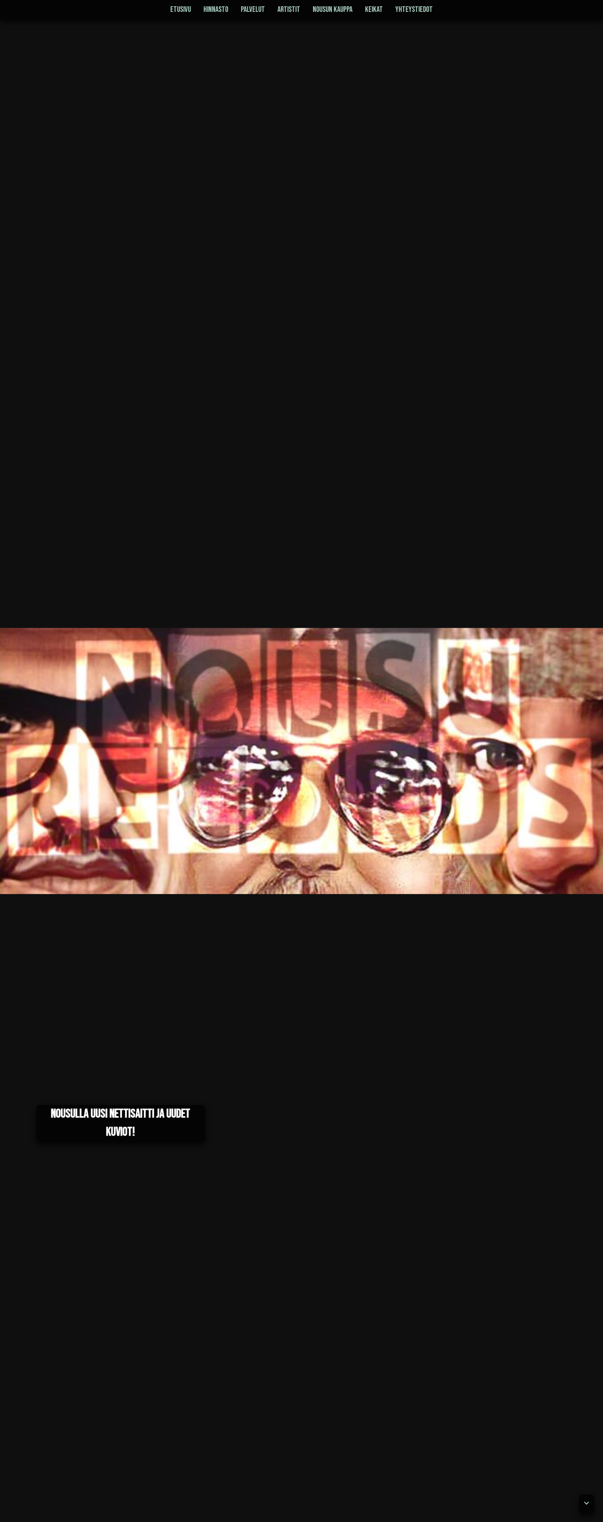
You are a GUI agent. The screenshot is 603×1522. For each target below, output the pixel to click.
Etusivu (180, 9)
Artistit (288, 9)
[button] (586, 1503)
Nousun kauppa (332, 9)
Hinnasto (215, 9)
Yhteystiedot (414, 9)
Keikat (374, 9)
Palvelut (253, 9)
